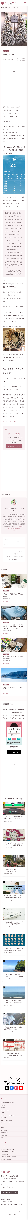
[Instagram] (16, 1088)
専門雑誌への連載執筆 (6, 1159)
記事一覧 (15, 530)
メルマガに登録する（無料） (14, 446)
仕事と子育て (4, 1105)
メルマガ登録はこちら (15, 528)
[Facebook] (12, 1088)
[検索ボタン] (23, 759)
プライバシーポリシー (13, 1214)
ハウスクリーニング (5, 1122)
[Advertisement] (14, 87)
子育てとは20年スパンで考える (8, 1151)
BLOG (20, 1204)
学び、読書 (3, 1117)
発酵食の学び (4, 1135)
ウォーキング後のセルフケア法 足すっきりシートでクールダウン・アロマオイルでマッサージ (14, 594)
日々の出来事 (6, 51)
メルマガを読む (4, 1154)
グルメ (2, 1112)
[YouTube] (21, 1088)
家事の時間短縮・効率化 (6, 1120)
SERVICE (9, 1204)
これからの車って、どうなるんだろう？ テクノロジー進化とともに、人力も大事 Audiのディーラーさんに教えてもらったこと (14, 626)
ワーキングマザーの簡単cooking (8, 1115)
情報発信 (3, 1107)
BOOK (15, 1204)
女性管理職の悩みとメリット (7, 1102)
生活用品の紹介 (4, 1132)
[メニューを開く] (25, 3)
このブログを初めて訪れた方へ (8, 1149)
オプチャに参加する (9, 421)
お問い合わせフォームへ (9, 1192)
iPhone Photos (5, 1110)
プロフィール (4, 1146)
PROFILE (3, 1204)
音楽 (2, 1137)
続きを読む (5, 601)
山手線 (2, 1127)
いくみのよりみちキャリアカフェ (8, 1156)
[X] (7, 1088)
